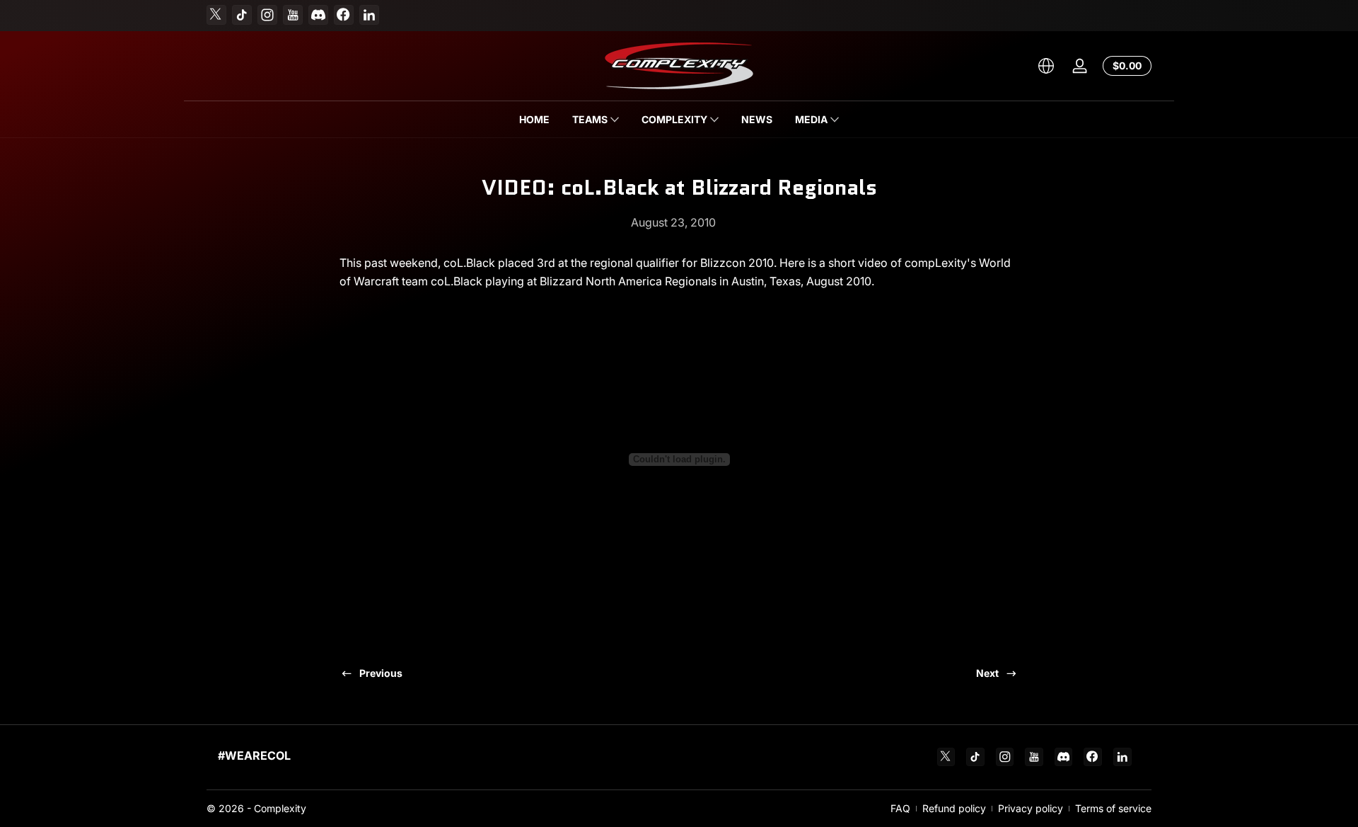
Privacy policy (1030, 808)
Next (987, 673)
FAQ (900, 808)
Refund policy (954, 808)
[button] (1046, 66)
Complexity (280, 808)
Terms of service (1113, 808)
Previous (380, 673)
